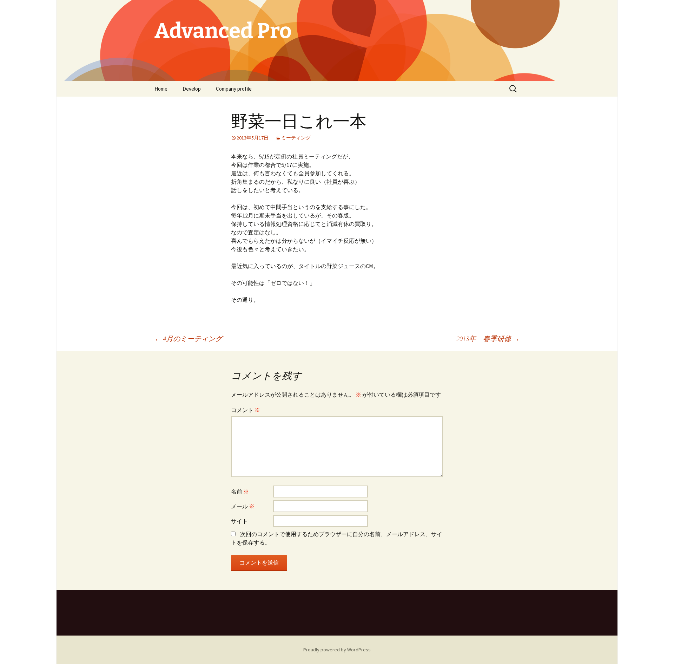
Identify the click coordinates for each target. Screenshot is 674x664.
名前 (240, 491)
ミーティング (296, 138)
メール (243, 506)
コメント (245, 410)
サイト (239, 521)
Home (160, 88)
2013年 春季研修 (488, 338)
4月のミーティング (188, 338)
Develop (192, 88)
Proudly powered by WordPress (337, 649)
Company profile (234, 88)
